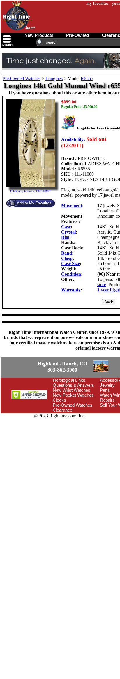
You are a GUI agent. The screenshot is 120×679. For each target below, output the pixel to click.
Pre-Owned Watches (21, 78)
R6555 (87, 78)
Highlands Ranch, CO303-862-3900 (62, 367)
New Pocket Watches (73, 395)
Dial (65, 237)
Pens (105, 390)
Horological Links (69, 380)
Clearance (62, 409)
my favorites (97, 3)
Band (66, 252)
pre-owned (77, 35)
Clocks (59, 400)
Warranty (71, 289)
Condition (71, 274)
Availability (72, 139)
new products (38, 35)
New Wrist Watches (71, 390)
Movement (71, 205)
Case (66, 226)
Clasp (67, 258)
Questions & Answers (73, 385)
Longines (54, 78)
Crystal (68, 231)
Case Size (70, 263)
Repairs (107, 400)
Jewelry (107, 385)
